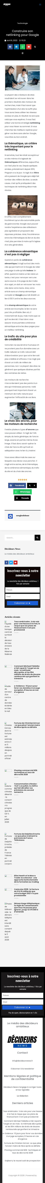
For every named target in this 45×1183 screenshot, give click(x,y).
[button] (10, 46)
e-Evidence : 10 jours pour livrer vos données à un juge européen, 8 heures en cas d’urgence (27, 689)
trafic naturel (11, 352)
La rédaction (22, 1096)
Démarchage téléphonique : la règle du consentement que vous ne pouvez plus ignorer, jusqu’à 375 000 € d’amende (27, 907)
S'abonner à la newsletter (22, 1068)
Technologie (22, 23)
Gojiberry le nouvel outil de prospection (22, 1160)
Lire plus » (16, 632)
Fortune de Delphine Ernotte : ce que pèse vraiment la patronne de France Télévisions (27, 837)
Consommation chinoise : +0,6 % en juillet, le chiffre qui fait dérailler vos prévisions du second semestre (26, 788)
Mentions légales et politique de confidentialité (22, 1077)
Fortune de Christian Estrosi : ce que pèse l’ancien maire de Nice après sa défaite (27, 725)
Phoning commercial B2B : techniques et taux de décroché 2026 (26, 772)
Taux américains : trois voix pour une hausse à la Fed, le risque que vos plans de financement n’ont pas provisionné (27, 625)
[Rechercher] (37, 538)
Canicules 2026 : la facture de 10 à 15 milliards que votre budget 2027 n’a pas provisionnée (26, 892)
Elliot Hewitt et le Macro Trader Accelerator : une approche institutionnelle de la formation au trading (26, 878)
